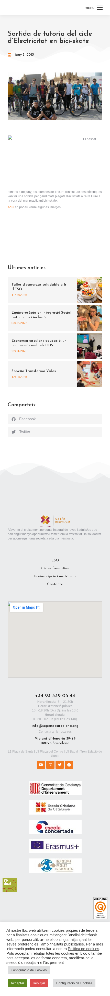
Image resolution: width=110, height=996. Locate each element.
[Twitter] (60, 765)
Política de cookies (83, 949)
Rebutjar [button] (39, 983)
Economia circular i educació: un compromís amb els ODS (39, 343)
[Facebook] (69, 765)
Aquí (11, 207)
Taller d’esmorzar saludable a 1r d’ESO (39, 287)
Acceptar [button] (17, 983)
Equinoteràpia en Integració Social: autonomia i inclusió (42, 315)
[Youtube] (41, 765)
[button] (55, 419)
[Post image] (89, 290)
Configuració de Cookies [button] (29, 970)
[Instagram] (50, 765)
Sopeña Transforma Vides (34, 371)
